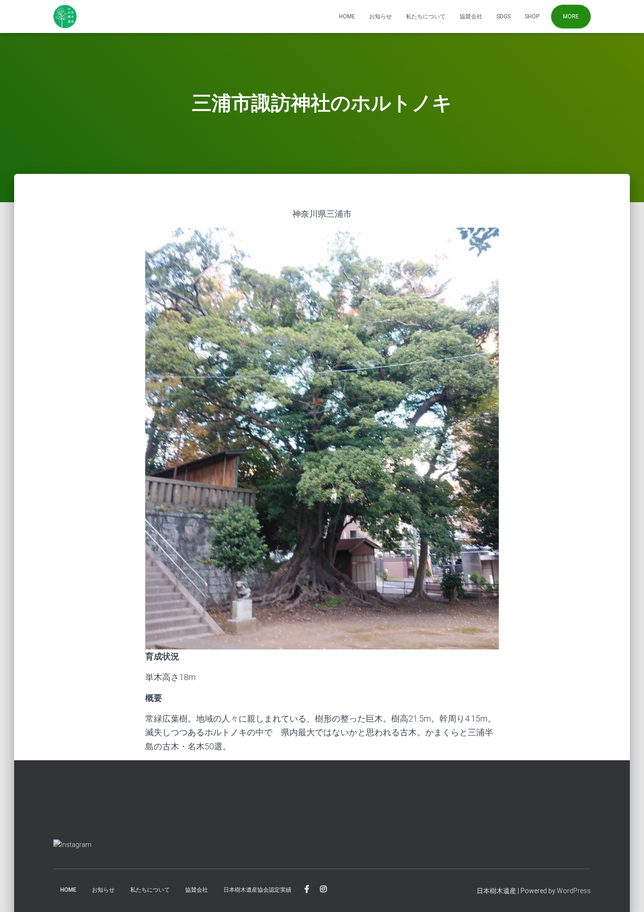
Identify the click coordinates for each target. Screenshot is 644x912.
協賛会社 (471, 16)
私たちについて (426, 16)
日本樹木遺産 (496, 891)
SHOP (532, 16)
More (571, 16)
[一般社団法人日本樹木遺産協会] (65, 16)
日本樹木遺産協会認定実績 (257, 890)
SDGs (503, 16)
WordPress (574, 891)
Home (347, 16)
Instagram (323, 889)
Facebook (307, 889)
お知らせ (380, 16)
